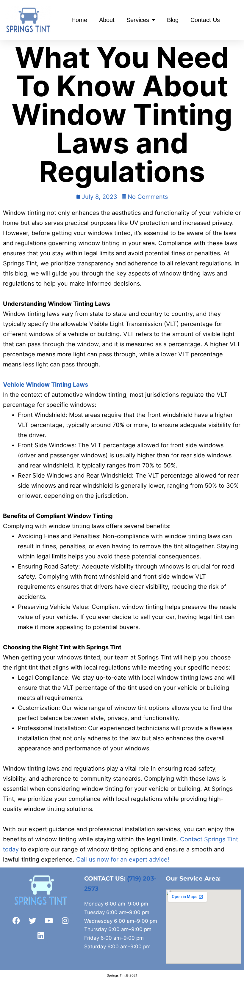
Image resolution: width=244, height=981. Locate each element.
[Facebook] (16, 920)
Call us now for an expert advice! (122, 859)
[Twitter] (32, 920)
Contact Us (205, 20)
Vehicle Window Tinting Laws (45, 384)
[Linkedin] (40, 935)
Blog (173, 20)
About (107, 20)
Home (79, 20)
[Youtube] (48, 920)
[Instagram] (65, 920)
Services (137, 20)
